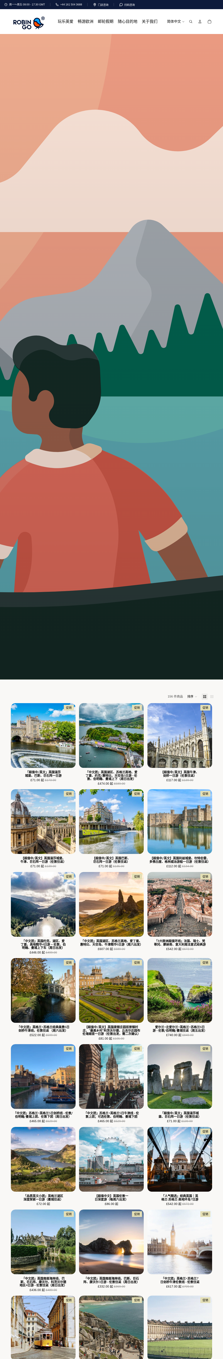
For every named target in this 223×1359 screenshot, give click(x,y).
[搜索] (191, 21)
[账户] (200, 21)
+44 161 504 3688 (71, 4)
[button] (192, 696)
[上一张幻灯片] (17, 735)
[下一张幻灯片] (69, 735)
